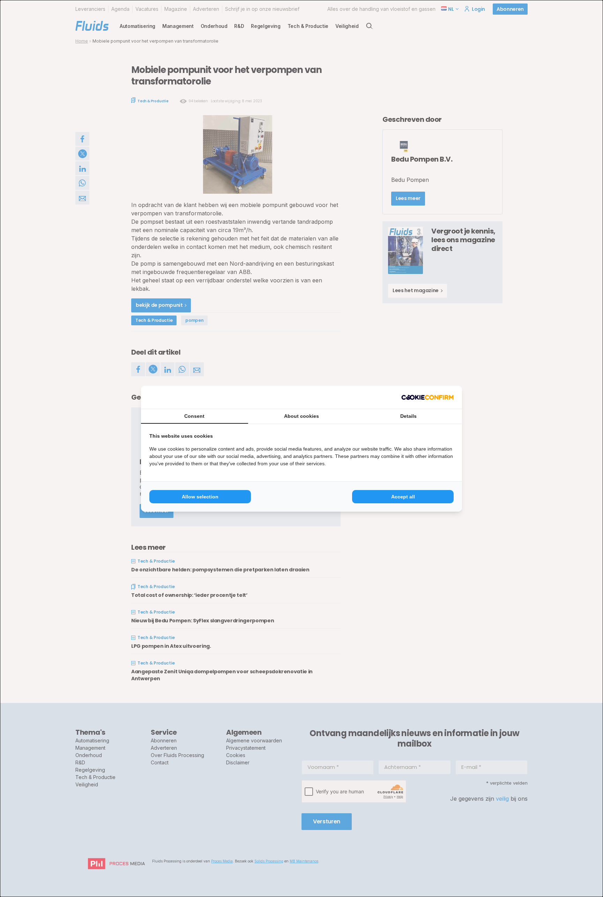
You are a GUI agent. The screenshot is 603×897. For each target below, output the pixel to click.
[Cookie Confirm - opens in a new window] (427, 397)
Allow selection (200, 496)
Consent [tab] (194, 416)
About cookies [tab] (301, 416)
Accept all (403, 496)
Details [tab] (408, 416)
